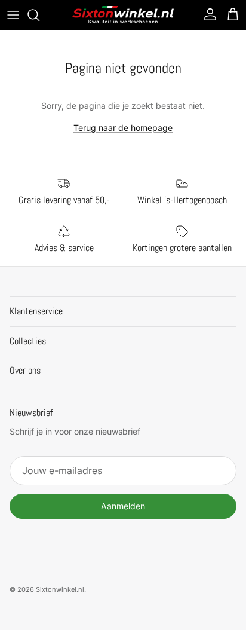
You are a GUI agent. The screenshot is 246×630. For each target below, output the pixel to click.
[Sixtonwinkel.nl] (123, 14)
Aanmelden (123, 506)
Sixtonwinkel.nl (60, 589)
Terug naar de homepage (123, 128)
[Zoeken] (39, 15)
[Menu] (13, 15)
